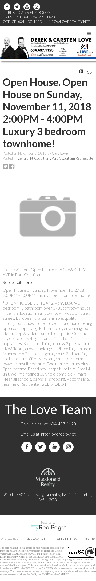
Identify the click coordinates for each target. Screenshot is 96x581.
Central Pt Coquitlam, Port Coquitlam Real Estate (55, 158)
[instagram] (37, 7)
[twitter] (17, 7)
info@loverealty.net (58, 433)
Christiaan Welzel (32, 539)
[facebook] (8, 7)
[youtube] (27, 7)
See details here (17, 282)
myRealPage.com (48, 528)
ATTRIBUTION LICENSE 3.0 (76, 539)
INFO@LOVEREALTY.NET (68, 21)
